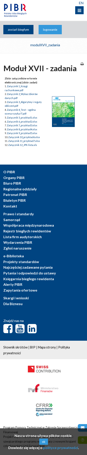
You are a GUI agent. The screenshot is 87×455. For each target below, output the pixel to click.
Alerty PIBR (12, 284)
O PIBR (9, 172)
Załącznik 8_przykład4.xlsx (22, 129)
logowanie (50, 29)
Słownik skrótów (15, 347)
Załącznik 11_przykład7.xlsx (24, 140)
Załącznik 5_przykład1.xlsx (22, 117)
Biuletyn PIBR (14, 200)
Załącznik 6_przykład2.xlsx (22, 121)
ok (43, 441)
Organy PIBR (14, 177)
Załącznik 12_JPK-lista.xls (22, 144)
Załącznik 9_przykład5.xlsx (22, 133)
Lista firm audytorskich (22, 237)
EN (81, 3)
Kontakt (10, 206)
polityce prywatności (60, 447)
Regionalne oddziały (20, 189)
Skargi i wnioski (16, 298)
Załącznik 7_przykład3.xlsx (22, 125)
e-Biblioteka (13, 256)
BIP (32, 347)
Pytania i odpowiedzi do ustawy (29, 273)
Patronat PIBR (15, 194)
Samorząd (11, 219)
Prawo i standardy (18, 214)
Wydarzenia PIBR (17, 242)
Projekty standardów (21, 262)
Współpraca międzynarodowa (28, 225)
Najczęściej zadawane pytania (28, 267)
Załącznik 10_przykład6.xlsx (24, 137)
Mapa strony (47, 347)
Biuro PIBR (12, 183)
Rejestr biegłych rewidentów (27, 231)
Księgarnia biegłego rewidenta (28, 279)
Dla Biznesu (13, 304)
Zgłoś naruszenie (17, 248)
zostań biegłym (18, 29)
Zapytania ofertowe (20, 290)
